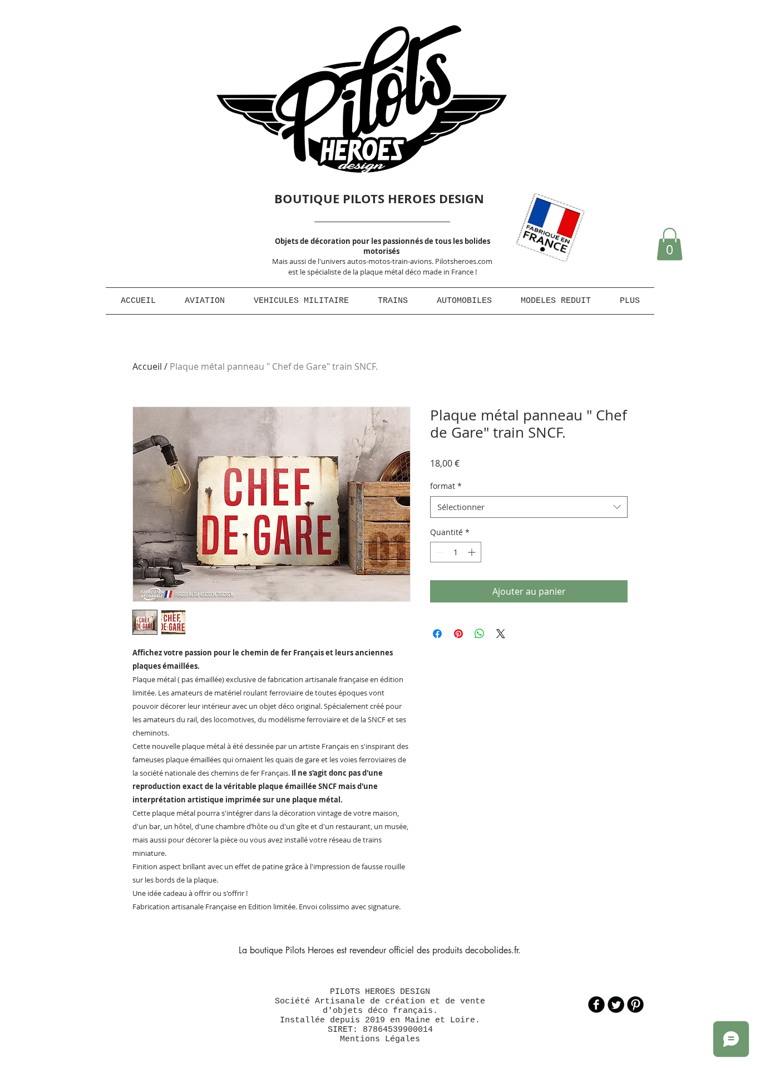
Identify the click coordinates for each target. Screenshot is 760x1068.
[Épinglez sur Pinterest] (458, 633)
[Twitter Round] (616, 1004)
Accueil (147, 366)
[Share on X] (500, 633)
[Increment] (473, 552)
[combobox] (529, 507)
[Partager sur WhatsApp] (479, 633)
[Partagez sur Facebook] (437, 633)
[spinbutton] (456, 552)
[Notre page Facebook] (596, 1004)
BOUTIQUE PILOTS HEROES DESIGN (379, 198)
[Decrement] (439, 552)
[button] (669, 244)
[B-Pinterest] (635, 1004)
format (446, 486)
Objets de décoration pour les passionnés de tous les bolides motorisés (382, 246)
